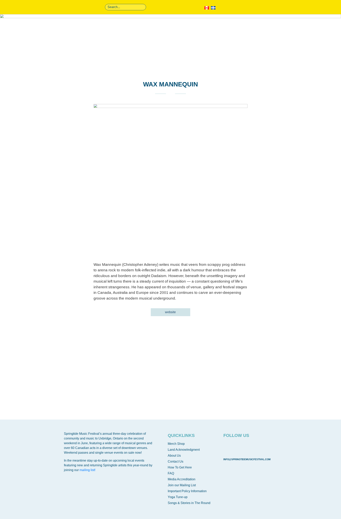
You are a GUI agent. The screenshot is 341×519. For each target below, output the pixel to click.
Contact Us (175, 461)
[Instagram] (252, 447)
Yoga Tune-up (177, 497)
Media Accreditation (181, 479)
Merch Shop (176, 443)
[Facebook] (228, 447)
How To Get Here (180, 467)
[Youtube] (240, 447)
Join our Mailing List (182, 485)
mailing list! (87, 470)
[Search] (142, 7)
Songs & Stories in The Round (189, 503)
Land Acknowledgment (184, 449)
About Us (174, 455)
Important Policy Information (187, 491)
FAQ (171, 473)
